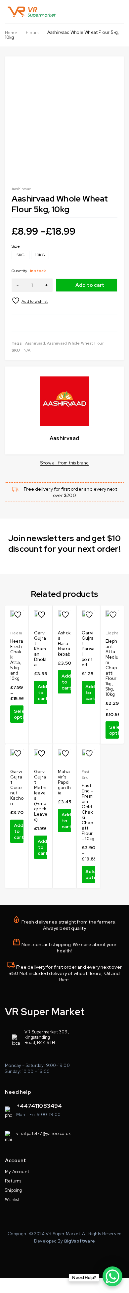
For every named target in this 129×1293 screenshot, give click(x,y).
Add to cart (90, 285)
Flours (32, 33)
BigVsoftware (79, 1241)
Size (16, 246)
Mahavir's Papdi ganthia (64, 782)
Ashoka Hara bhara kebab (64, 643)
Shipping (13, 1190)
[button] (40, 692)
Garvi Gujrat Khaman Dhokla (40, 649)
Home (11, 33)
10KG (40, 255)
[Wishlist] (30, 300)
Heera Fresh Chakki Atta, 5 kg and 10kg (16, 659)
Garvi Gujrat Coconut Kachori (16, 787)
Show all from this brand (64, 463)
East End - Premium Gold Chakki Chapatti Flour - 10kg (88, 812)
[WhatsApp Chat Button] (112, 1276)
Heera (16, 633)
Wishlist (12, 1199)
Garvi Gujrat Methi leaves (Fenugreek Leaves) (40, 795)
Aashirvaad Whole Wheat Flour (75, 343)
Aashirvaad (21, 189)
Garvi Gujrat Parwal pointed (88, 649)
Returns (13, 1181)
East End (85, 774)
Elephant (114, 633)
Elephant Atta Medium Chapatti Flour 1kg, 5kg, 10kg (112, 667)
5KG (21, 255)
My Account (17, 1171)
